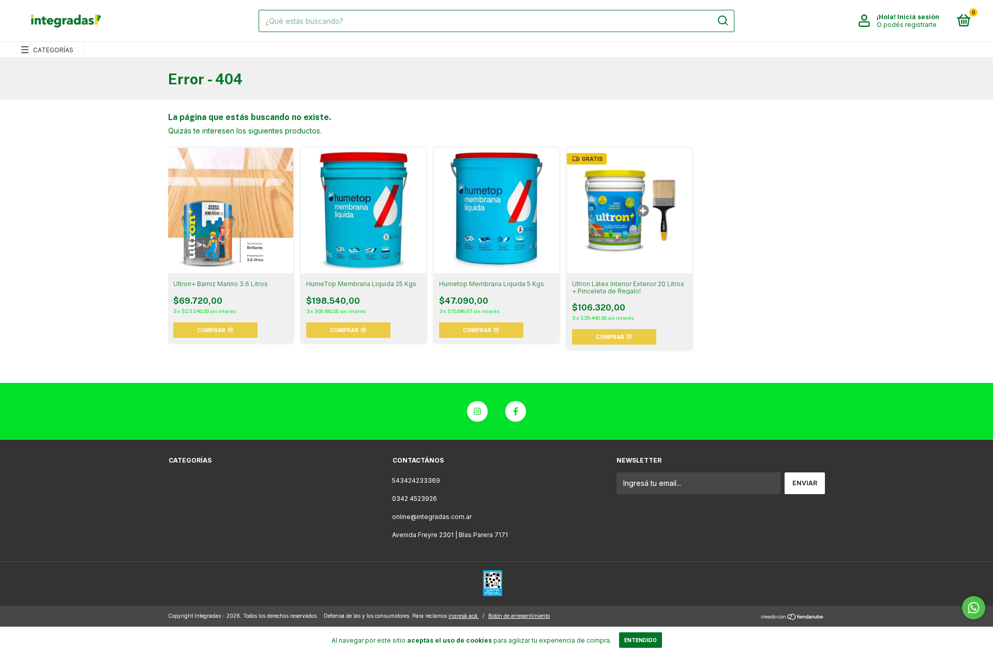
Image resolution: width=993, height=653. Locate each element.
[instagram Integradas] (477, 411)
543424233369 (416, 480)
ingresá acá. (463, 616)
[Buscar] (722, 20)
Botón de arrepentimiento (519, 616)
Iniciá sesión (918, 17)
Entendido (640, 640)
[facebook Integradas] (515, 411)
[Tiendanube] (792, 617)
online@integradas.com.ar (432, 517)
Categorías (53, 50)
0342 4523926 (414, 498)
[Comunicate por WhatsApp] (973, 607)
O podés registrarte (907, 24)
